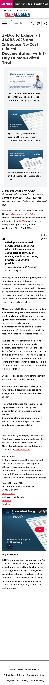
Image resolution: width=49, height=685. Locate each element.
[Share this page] (45, 23)
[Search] (32, 23)
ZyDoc (33, 214)
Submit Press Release (14, 675)
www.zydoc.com (22, 449)
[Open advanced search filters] (38, 23)
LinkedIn (6, 500)
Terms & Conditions (36, 675)
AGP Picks (7, 4)
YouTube (6, 504)
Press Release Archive (28, 669)
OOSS (15, 379)
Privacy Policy (37, 680)
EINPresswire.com (17, 214)
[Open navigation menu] (4, 23)
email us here (8, 493)
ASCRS (22, 221)
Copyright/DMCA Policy (16, 680)
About (13, 669)
